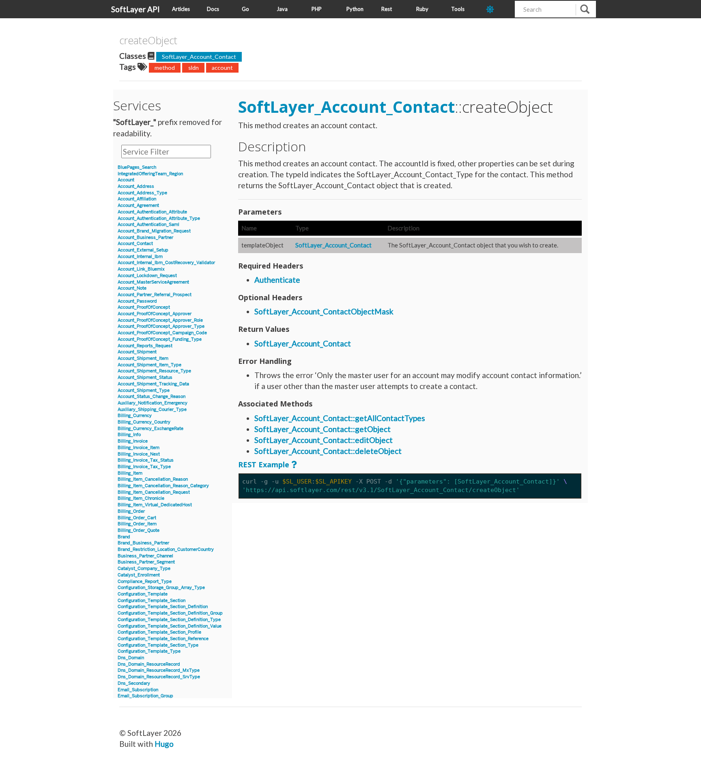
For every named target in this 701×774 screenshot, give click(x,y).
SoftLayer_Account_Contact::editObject (323, 440)
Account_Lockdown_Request (147, 275)
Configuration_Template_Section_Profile (159, 632)
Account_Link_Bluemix (141, 269)
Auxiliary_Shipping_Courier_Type (152, 409)
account (222, 67)
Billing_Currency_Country (144, 422)
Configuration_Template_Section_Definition (163, 606)
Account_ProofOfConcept (144, 307)
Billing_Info (129, 434)
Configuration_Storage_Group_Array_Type (161, 587)
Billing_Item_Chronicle (141, 498)
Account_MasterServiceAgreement (153, 282)
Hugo (164, 743)
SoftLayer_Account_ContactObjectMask (324, 311)
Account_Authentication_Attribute (152, 212)
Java (282, 9)
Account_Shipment (137, 352)
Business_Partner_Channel (145, 556)
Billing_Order (131, 511)
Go (245, 9)
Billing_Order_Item (137, 524)
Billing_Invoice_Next (139, 454)
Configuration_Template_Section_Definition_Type (169, 619)
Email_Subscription (138, 689)
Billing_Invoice (133, 441)
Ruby (422, 9)
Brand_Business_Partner (143, 543)
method (165, 67)
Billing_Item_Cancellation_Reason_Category (163, 485)
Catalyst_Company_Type (144, 568)
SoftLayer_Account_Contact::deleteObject (328, 451)
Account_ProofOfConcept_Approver (154, 313)
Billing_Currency (135, 415)
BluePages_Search (137, 167)
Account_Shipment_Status (145, 377)
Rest (386, 9)
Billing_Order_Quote (138, 530)
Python (354, 9)
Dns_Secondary (134, 683)
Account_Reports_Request (145, 345)
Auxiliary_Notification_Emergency (152, 403)
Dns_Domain (131, 657)
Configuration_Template (143, 594)
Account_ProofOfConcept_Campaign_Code (162, 332)
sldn (193, 67)
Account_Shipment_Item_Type (149, 365)
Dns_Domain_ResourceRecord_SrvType (159, 676)
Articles (181, 9)
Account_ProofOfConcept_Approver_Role (160, 320)
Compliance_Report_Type (145, 581)
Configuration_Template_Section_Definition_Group (170, 613)
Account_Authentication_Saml (148, 224)
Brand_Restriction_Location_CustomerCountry (166, 549)
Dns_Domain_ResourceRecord (149, 664)
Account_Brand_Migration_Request (154, 231)
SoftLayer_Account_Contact (199, 56)
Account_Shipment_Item (143, 358)
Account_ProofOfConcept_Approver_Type (161, 326)
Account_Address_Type (142, 193)
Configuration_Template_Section (151, 600)
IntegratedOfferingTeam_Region (150, 173)
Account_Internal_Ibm (140, 256)
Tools (457, 9)
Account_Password (137, 301)
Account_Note (132, 288)
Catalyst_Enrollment (139, 575)
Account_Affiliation (137, 199)
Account (126, 180)
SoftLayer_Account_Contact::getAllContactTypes (339, 418)
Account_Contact (135, 243)
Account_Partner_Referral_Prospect (154, 294)
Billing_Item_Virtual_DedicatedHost (155, 504)
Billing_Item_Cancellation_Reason (153, 479)
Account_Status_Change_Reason (151, 396)
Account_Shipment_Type (144, 390)
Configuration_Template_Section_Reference (163, 638)
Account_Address (136, 186)
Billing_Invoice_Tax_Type (144, 466)
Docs (213, 9)
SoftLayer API (135, 9)
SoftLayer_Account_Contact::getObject (322, 429)
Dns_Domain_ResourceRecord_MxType (159, 670)
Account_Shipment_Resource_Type (154, 371)
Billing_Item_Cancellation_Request (154, 492)
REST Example (263, 464)
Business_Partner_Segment (146, 562)
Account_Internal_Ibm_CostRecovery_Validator (166, 262)
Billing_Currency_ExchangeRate (150, 428)
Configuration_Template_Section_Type (158, 645)
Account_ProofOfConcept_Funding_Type (160, 339)
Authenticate (277, 279)
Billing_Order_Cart (137, 517)
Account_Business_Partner (145, 237)
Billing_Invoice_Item (138, 447)
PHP (317, 9)
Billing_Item (130, 473)
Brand (124, 537)
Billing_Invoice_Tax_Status (146, 460)
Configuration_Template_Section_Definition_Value (169, 626)
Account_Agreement (138, 205)
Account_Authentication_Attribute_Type (159, 218)
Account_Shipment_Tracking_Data (153, 384)
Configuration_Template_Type (149, 651)
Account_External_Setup (143, 250)
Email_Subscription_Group (145, 696)
